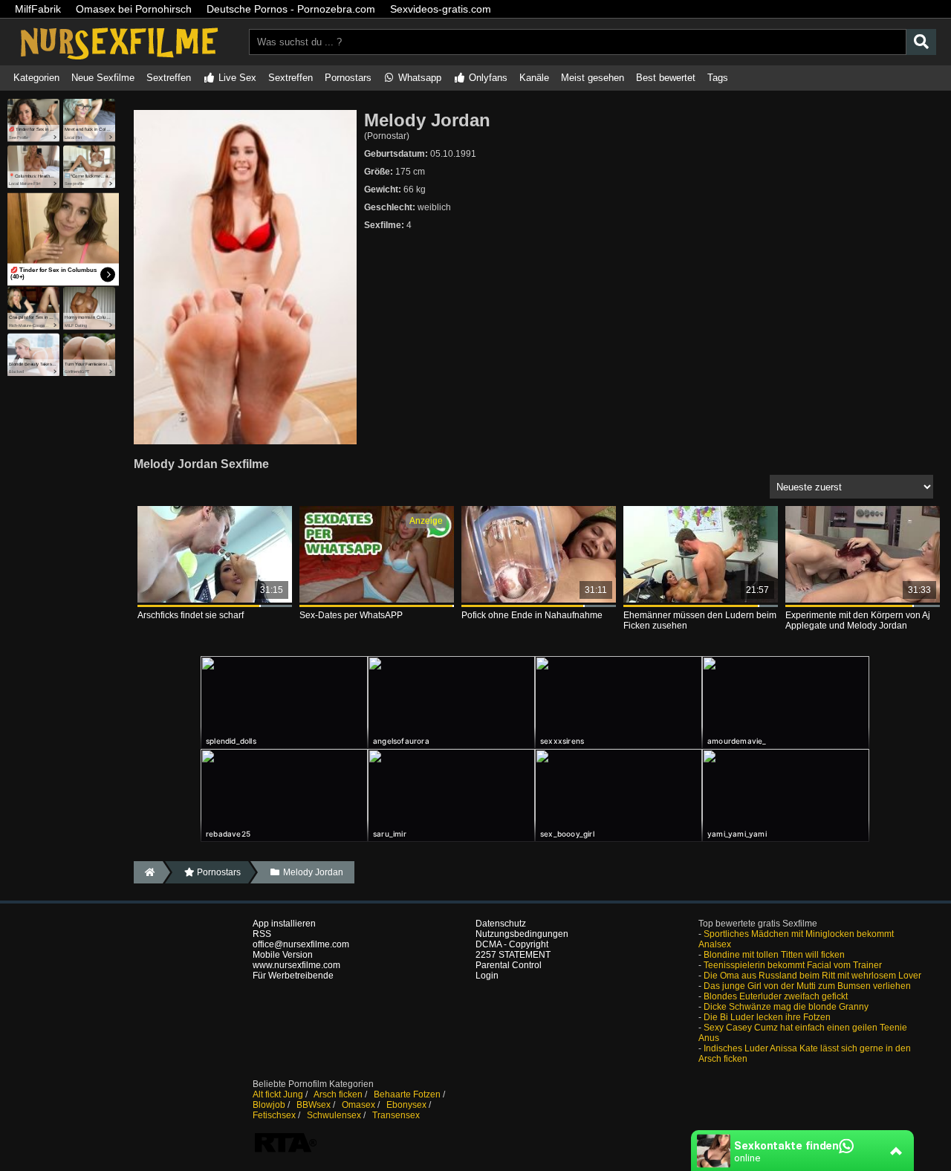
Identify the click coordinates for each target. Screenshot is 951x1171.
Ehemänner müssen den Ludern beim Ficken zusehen (699, 620)
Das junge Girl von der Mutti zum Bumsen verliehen (807, 986)
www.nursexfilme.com (296, 965)
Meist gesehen (592, 77)
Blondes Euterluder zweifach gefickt (776, 996)
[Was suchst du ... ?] (921, 42)
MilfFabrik (38, 9)
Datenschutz (501, 923)
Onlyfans (486, 77)
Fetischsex (274, 1115)
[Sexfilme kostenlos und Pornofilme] (118, 60)
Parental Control (509, 965)
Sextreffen (168, 77)
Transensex (396, 1115)
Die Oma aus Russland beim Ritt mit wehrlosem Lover (812, 975)
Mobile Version (283, 955)
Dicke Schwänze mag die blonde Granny (786, 1007)
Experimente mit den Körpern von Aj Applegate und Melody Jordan (857, 620)
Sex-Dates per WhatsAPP (351, 615)
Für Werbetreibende (293, 975)
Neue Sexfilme (102, 77)
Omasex (358, 1105)
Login (487, 975)
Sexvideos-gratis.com (440, 9)
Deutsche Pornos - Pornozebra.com (291, 9)
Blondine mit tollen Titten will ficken (774, 955)
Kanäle (534, 77)
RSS (262, 934)
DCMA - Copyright (512, 944)
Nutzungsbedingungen (522, 934)
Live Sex (235, 77)
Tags (717, 77)
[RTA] (285, 1151)
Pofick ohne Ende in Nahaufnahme (532, 615)
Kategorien (36, 77)
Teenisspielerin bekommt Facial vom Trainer (793, 965)
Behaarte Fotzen (407, 1094)
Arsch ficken (338, 1094)
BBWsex (313, 1105)
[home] (148, 872)
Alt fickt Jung (278, 1094)
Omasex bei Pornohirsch (134, 9)
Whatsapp (418, 77)
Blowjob (269, 1105)
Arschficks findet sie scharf (190, 615)
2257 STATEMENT (513, 955)
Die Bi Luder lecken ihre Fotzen (767, 1017)
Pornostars (348, 77)
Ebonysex (406, 1105)
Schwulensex (334, 1115)
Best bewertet (665, 77)
